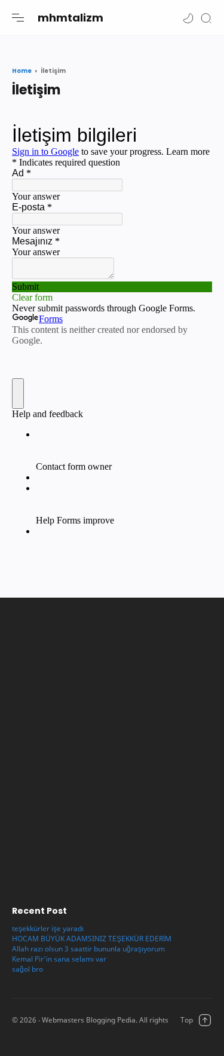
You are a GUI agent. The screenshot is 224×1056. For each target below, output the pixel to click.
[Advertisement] (112, 745)
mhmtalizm (70, 17)
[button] (188, 17)
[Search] (206, 17)
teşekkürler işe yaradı (48, 928)
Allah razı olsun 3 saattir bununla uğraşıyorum (88, 949)
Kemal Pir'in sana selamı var (59, 959)
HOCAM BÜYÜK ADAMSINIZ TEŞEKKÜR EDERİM (91, 938)
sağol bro (27, 969)
